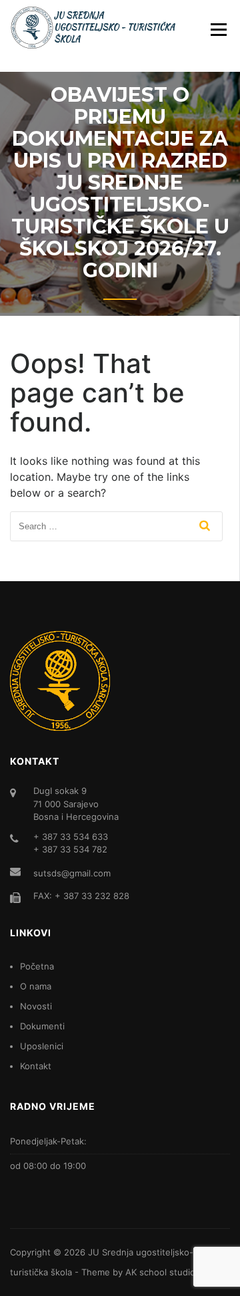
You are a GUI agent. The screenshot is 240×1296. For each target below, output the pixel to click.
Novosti (36, 1006)
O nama (35, 986)
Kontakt (35, 1066)
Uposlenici (41, 1046)
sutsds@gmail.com (72, 873)
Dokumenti (42, 1026)
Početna (37, 966)
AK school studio (160, 1272)
